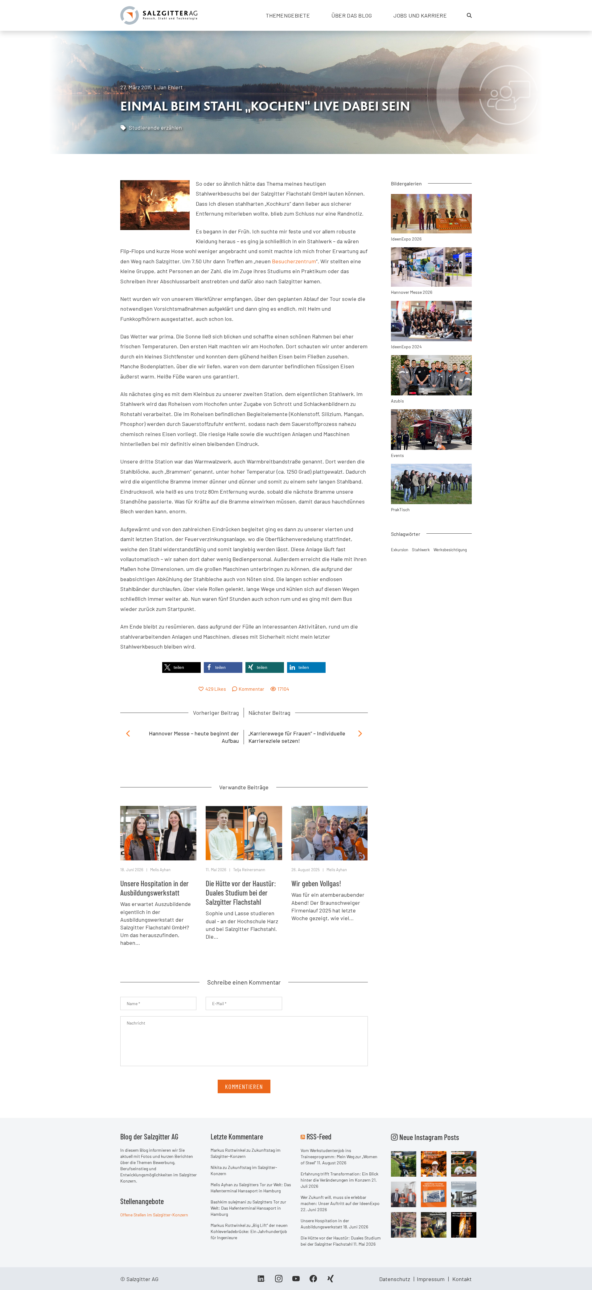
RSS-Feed (318, 1136)
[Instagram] (278, 1281)
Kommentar (251, 689)
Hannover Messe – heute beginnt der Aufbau (194, 737)
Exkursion (399, 549)
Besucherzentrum (294, 261)
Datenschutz (394, 1279)
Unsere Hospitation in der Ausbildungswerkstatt (154, 888)
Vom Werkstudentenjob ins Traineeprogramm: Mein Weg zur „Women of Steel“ (339, 1156)
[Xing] (330, 1281)
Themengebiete (288, 15)
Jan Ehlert (170, 87)
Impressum (431, 1279)
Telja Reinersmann (249, 869)
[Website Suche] (469, 15)
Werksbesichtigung (450, 549)
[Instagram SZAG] (404, 1163)
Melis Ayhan (160, 869)
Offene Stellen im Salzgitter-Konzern (154, 1214)
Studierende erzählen (155, 127)
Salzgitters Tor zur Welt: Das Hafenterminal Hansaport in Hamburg (248, 1208)
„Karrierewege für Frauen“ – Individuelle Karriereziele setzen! (297, 737)
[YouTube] (296, 1281)
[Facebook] (313, 1281)
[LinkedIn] (261, 1281)
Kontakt (462, 1279)
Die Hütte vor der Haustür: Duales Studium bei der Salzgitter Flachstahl (241, 892)
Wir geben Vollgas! (316, 883)
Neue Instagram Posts (428, 1137)
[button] (181, 667)
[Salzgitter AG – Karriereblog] (158, 14)
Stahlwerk (421, 549)
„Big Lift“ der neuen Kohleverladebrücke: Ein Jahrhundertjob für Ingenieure (249, 1231)
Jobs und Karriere (420, 15)
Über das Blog (351, 15)
